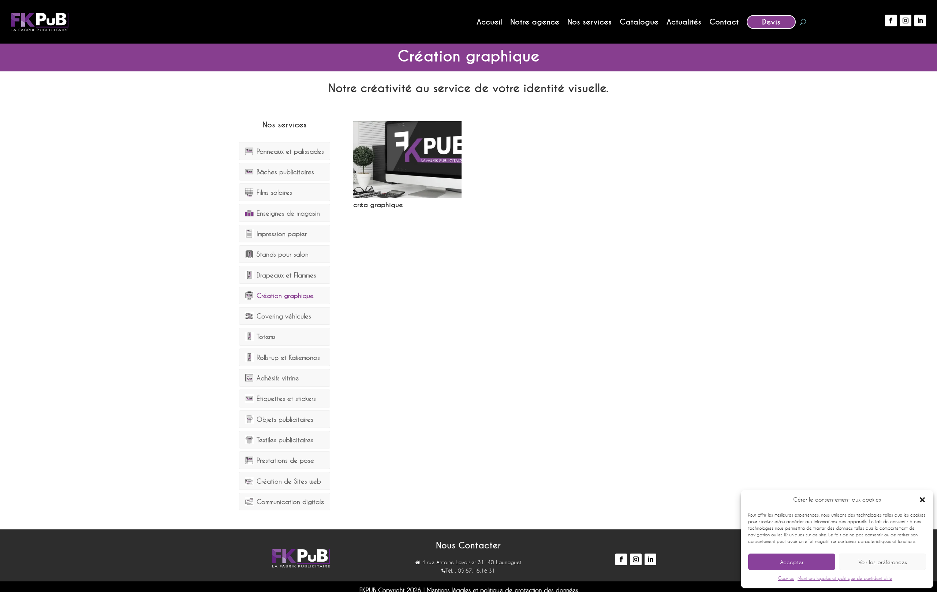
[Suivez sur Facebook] (891, 20)
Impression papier (282, 233)
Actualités (684, 22)
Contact (724, 22)
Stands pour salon (283, 254)
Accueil (489, 22)
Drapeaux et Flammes (286, 275)
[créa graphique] (407, 196)
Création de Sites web (289, 481)
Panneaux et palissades (290, 151)
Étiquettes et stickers (286, 398)
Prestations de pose (285, 460)
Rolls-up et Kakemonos (288, 357)
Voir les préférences (882, 562)
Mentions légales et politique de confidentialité (845, 578)
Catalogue (639, 22)
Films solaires (274, 192)
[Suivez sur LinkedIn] (920, 20)
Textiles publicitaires (285, 439)
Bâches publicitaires (285, 171)
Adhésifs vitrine (278, 377)
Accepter (791, 562)
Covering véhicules (284, 316)
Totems (266, 336)
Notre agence (534, 22)
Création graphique (285, 295)
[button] (922, 499)
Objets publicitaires (285, 419)
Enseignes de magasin (288, 213)
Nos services (589, 22)
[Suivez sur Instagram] (905, 20)
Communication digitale (290, 501)
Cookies (786, 578)
